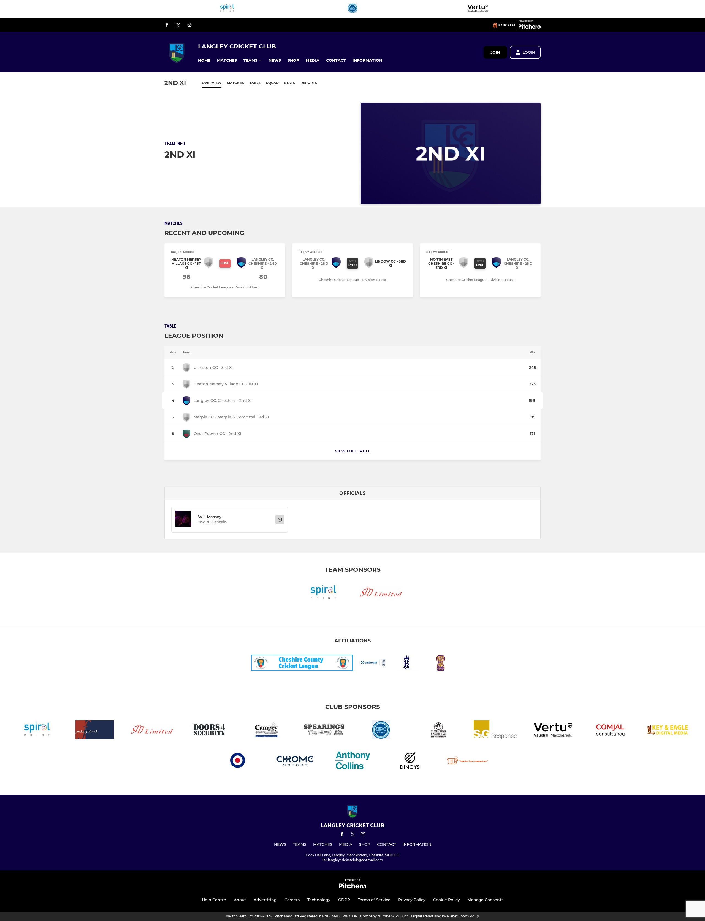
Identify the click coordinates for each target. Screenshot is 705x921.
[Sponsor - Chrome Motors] (295, 761)
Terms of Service (374, 899)
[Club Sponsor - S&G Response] (496, 730)
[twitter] (178, 25)
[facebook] (166, 25)
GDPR (344, 899)
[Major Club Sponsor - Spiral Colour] (227, 9)
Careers (292, 899)
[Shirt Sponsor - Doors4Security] (209, 730)
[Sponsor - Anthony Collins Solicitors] (352, 761)
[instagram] (189, 25)
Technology (318, 899)
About (240, 899)
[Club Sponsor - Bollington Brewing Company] (438, 730)
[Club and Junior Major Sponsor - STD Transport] (381, 593)
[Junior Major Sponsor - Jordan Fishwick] (95, 730)
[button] (204, 60)
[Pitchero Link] (530, 27)
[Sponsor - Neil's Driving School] (238, 761)
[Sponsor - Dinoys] (410, 761)
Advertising (265, 899)
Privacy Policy (411, 899)
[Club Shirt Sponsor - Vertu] (477, 9)
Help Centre (214, 899)
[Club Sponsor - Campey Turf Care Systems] (267, 730)
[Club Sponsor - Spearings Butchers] (324, 730)
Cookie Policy (446, 899)
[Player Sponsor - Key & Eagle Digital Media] (668, 730)
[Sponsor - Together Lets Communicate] (467, 761)
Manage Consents (485, 899)
